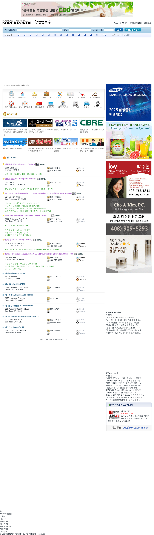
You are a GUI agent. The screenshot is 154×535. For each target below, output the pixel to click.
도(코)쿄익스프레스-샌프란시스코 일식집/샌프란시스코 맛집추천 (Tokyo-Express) (38, 193)
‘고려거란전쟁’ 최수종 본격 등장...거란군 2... (124, 323)
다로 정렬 (25, 85)
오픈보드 (147, 23)
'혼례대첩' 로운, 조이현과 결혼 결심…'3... (122, 325)
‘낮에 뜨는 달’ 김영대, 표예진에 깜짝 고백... (123, 320)
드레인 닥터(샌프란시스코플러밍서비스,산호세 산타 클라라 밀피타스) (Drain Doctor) (39, 254)
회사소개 (3, 521)
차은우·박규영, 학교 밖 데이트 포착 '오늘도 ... (124, 333)
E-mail (82, 243)
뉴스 (116, 23)
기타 (104, 35)
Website (82, 171)
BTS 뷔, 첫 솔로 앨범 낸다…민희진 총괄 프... (124, 400)
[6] (51, 339)
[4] (47, 339)
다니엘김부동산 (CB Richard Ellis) (19, 306)
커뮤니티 (124, 23)
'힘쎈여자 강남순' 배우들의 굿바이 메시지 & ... (124, 330)
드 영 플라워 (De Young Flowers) (18, 240)
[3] (44, 339)
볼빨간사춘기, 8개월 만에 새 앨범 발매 (121, 388)
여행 (128, 35)
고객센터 (3, 532)
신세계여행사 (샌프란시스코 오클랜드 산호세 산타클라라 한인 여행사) (15, 132)
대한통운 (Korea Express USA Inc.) (20, 164)
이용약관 (3, 524)
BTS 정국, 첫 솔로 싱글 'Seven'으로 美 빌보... (124, 390)
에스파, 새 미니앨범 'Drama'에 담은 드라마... (124, 385)
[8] (56, 339)
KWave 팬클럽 (6, 514)
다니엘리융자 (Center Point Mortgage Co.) (22, 316)
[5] (49, 339)
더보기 (109, 315)
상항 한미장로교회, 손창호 (12, 148)
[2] (42, 339)
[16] (67, 339)
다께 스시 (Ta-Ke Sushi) (15, 273)
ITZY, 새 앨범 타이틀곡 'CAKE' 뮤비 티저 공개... (125, 395)
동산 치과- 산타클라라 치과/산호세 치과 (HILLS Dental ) (27, 215)
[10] (60, 339)
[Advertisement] (77, 61)
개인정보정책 (5, 526)
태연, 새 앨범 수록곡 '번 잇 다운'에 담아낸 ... (123, 383)
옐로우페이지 (15, 85)
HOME (6, 85)
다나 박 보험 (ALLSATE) (15, 284)
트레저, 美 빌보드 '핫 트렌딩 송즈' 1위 (121, 393)
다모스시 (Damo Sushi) (14, 327)
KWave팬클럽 (136, 23)
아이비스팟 (125, 411)
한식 (123, 35)
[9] (58, 339)
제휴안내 (3, 529)
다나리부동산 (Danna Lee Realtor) (19, 295)
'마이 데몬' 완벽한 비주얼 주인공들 (120, 317)
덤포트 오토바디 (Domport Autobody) (20, 179)
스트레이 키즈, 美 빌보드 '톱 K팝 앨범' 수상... (124, 381)
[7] (53, 339)
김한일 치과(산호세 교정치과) (64, 130)
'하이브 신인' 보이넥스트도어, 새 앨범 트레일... (124, 397)
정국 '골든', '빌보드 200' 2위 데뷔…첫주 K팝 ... (124, 378)
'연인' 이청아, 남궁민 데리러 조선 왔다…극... (124, 328)
